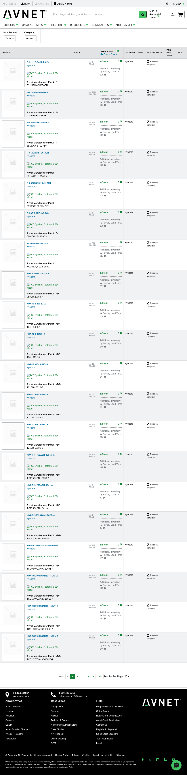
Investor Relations (14, 734)
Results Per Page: (114, 676)
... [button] (83, 676)
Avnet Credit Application (108, 720)
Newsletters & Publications (64, 725)
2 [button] (77, 676)
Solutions (56, 25)
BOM (27, 3)
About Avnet (124, 25)
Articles (54, 715)
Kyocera (31, 65)
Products (8, 25)
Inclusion (9, 715)
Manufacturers (32, 25)
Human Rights (62, 755)
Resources (77, 25)
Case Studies (57, 729)
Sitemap (120, 755)
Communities (100, 25)
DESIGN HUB (64, 3)
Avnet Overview (13, 706)
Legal (99, 743)
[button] (167, 3)
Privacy (75, 755)
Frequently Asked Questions (110, 706)
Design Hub (57, 706)
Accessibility (107, 755)
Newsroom (10, 738)
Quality (8, 725)
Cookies (86, 755)
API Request (57, 734)
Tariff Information (104, 738)
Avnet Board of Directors (17, 729)
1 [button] (72, 676)
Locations (10, 711)
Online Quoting (58, 738)
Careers (9, 720)
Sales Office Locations (107, 734)
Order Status (102, 711)
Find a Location (21, 693)
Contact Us (101, 725)
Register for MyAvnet (106, 729)
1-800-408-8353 (67, 693)
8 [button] (88, 676)
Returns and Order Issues (109, 715)
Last (100, 676)
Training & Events (59, 720)
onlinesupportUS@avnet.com (73, 696)
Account (55, 711)
